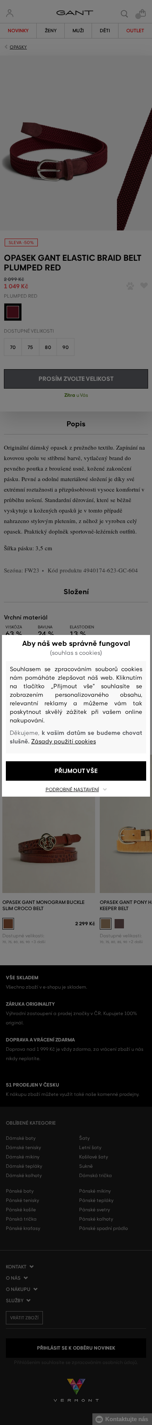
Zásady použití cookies (63, 741)
